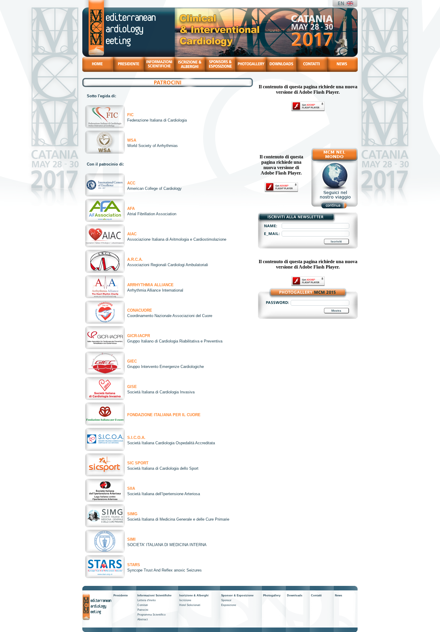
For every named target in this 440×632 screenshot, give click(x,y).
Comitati (142, 605)
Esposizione (228, 605)
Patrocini (142, 609)
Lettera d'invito (146, 600)
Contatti (316, 595)
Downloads (294, 595)
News (338, 595)
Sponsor (226, 600)
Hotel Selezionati (189, 605)
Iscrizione (185, 600)
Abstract (142, 619)
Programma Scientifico (151, 614)
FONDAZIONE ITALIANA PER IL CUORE (164, 415)
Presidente (120, 595)
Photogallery (271, 595)
